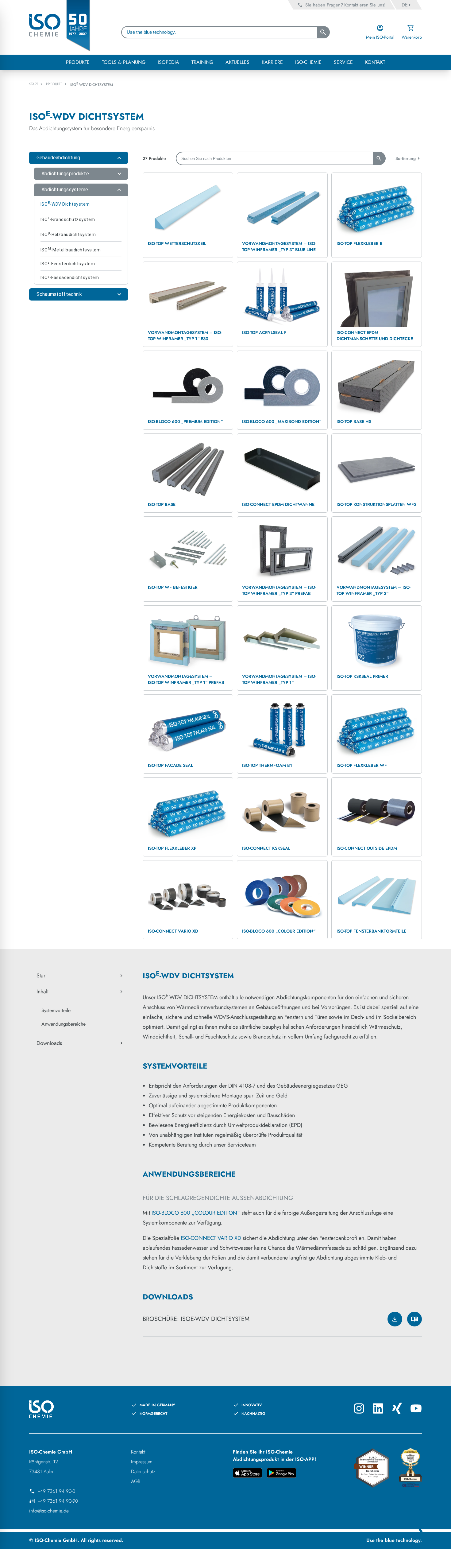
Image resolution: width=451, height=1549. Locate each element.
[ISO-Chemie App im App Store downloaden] (247, 1474)
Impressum (141, 1461)
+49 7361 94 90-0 (56, 1491)
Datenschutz (143, 1471)
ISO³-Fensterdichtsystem (67, 263)
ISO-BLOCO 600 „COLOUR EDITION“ (196, 1213)
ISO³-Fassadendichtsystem (69, 277)
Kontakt (138, 1451)
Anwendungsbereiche (63, 1023)
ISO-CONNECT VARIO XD (211, 1238)
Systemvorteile (56, 1010)
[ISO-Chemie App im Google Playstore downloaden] (281, 1474)
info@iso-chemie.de (49, 1510)
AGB (136, 1481)
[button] (78, 158)
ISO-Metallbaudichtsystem (70, 249)
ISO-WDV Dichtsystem (65, 203)
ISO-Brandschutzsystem (67, 219)
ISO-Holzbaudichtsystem (68, 234)
